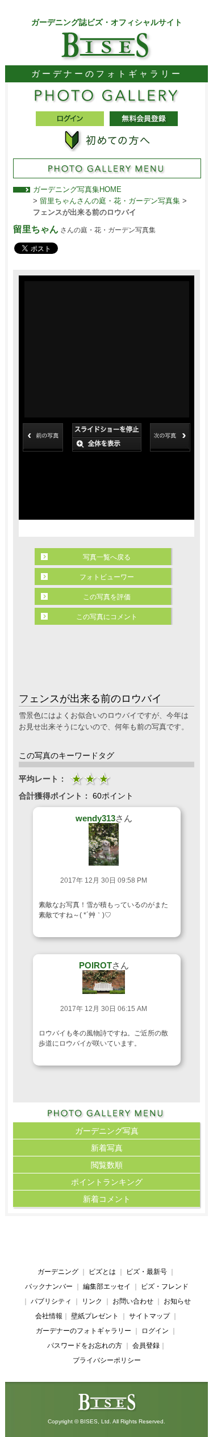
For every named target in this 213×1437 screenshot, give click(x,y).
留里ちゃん (36, 229)
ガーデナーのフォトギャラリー (83, 1331)
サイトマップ (149, 1316)
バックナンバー (49, 1286)
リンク (92, 1301)
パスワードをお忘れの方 (84, 1346)
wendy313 (95, 818)
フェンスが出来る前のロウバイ (84, 212)
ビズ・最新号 (146, 1272)
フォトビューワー (107, 577)
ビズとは (102, 1272)
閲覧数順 (107, 1164)
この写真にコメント (106, 617)
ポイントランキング (107, 1182)
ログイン (155, 1331)
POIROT (95, 965)
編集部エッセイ (107, 1286)
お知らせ (177, 1301)
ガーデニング (57, 1272)
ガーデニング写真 (107, 1130)
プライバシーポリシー (107, 1360)
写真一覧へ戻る (107, 557)
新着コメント (107, 1199)
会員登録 (146, 1346)
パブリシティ (51, 1301)
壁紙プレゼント (95, 1316)
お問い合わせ (132, 1301)
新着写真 (107, 1147)
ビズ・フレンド (165, 1286)
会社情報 (48, 1316)
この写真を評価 (107, 597)
